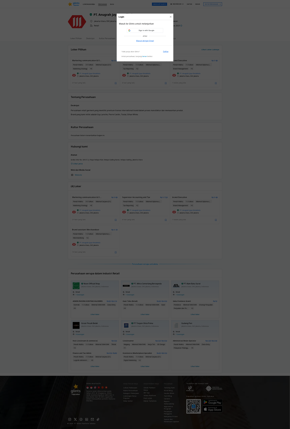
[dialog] (145, 37)
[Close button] (171, 17)
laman (144, 56)
